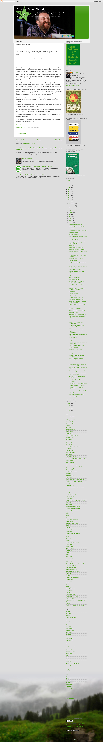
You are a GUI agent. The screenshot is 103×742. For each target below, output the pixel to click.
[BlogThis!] (33, 127)
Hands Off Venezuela (71, 471)
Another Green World (30, 9)
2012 (69, 197)
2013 (69, 195)
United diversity (70, 598)
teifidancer (68, 575)
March (71, 222)
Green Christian (70, 462)
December (72, 203)
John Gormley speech (74, 277)
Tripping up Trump (70, 594)
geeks (67, 647)
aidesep (68, 611)
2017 (69, 187)
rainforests (68, 680)
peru (67, 674)
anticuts (68, 425)
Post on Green (69, 529)
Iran (67, 655)
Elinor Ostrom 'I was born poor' (76, 394)
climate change (70, 630)
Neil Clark (68, 502)
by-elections (69, 626)
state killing (69, 688)
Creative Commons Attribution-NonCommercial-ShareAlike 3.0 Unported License (76, 725)
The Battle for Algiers (74, 279)
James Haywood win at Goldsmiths (78, 383)
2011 (69, 199)
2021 (69, 180)
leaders (68, 659)
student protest (70, 692)
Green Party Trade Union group (74, 466)
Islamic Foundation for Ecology (74, 481)
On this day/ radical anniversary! (74, 510)
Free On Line (69, 450)
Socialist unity (69, 558)
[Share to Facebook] (36, 127)
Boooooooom (69, 433)
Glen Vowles (69, 454)
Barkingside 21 (70, 431)
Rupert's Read (69, 546)
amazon (68, 615)
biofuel (67, 622)
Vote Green (72, 245)
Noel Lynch (69, 504)
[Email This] (32, 127)
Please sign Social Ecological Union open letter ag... (78, 242)
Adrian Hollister (70, 418)
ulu (67, 693)
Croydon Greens (70, 437)
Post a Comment (22, 133)
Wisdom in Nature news (75, 269)
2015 (69, 191)
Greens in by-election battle (76, 247)
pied (67, 676)
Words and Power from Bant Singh (75, 605)
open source (69, 667)
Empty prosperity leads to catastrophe (75, 331)
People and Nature (71, 517)
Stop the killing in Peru (74, 337)
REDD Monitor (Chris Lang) (73, 533)
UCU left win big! (73, 260)
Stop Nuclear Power (71, 565)
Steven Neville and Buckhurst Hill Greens (76, 563)
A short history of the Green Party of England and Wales (30, 174)
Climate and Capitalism (72, 435)
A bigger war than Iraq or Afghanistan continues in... (76, 296)
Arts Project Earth (70, 429)
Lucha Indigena (70, 496)
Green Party (69, 649)
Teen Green (69, 573)
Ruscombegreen (70, 548)
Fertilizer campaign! (74, 293)
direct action (69, 632)
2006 (69, 410)
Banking (68, 621)
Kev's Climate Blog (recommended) (75, 487)
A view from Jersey (71, 416)
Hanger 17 (68, 473)
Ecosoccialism (69, 638)
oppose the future (70, 512)
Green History (72, 291)
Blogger (76, 739)
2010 (69, 202)
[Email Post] (29, 127)
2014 (69, 193)
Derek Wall (75, 72)
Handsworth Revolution (75, 308)
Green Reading (70, 468)
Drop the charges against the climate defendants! (76, 359)
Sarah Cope (69, 550)
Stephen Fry (69, 690)
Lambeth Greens (70, 489)
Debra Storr (69, 441)
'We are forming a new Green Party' (78, 371)
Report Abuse (70, 698)
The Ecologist (69, 579)
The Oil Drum (69, 581)
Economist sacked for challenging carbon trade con (77, 365)
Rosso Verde (69, 544)
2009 (69, 403)
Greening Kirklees (70, 469)
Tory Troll (68, 592)
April (70, 220)
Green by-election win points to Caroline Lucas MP (76, 289)
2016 (69, 189)
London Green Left (71, 494)
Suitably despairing (71, 567)
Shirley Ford (69, 554)
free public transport (71, 646)
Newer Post (20, 140)
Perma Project (69, 521)
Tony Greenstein (70, 590)
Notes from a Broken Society (73, 506)
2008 (69, 406)
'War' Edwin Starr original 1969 (76, 345)
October (71, 208)
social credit (69, 686)
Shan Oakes (69, 552)
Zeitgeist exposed (73, 312)
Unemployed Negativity (72, 596)
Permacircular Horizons (72, 523)
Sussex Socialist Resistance (73, 571)
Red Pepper (69, 531)
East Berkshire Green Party (73, 446)
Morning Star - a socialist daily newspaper (76, 500)
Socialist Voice (69, 560)
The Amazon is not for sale (75, 349)
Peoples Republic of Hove (72, 519)
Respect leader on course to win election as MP (77, 326)
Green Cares (69, 460)
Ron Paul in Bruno (73, 347)
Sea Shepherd (69, 684)
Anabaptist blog (70, 423)
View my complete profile (72, 85)
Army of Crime (72, 320)
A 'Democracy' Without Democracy (77, 385)
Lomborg (68, 661)
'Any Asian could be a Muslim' (76, 299)
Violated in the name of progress (77, 329)
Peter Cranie (69, 525)
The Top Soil (69, 583)
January (71, 401)
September (72, 210)
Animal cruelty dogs (71, 617)
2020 (69, 183)
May (70, 218)
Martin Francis (69, 498)
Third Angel (69, 586)
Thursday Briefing (70, 588)
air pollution (69, 613)
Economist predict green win (76, 224)
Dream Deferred (70, 443)
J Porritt (68, 483)
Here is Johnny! (73, 396)
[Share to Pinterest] (38, 127)
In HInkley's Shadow (74, 239)
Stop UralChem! (73, 275)
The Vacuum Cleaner (71, 585)
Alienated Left (69, 421)
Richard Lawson (70, 538)
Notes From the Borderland (73, 508)
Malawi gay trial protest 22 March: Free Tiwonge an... (77, 302)
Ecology (68, 636)
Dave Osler (69, 439)
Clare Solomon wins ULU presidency (78, 362)
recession (68, 682)
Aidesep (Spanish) (70, 420)
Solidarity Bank (70, 562)
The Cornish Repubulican (72, 577)
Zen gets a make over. (74, 340)
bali (67, 619)
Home (39, 140)
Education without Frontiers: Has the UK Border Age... (78, 368)
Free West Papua (70, 452)
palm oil (68, 670)
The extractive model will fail (76, 258)
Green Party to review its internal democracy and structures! (37, 166)
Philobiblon (69, 527)
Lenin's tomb (69, 491)
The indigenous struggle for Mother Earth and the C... (78, 252)
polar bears (69, 678)
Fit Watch (68, 448)
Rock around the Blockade (72, 542)
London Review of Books (72, 663)
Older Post (58, 140)
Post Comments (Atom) (29, 143)
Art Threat (68, 427)
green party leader (70, 651)
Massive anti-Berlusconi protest (77, 310)
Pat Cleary (68, 515)
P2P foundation (70, 514)
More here (18, 124)
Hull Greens (69, 477)
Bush (67, 624)
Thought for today (73, 232)
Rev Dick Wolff (69, 537)
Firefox (68, 644)
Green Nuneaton (70, 464)
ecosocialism (69, 640)
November (72, 206)
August (71, 212)
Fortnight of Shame (74, 234)
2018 (69, 185)
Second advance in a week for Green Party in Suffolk (76, 282)
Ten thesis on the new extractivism (77, 314)
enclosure (68, 642)
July (70, 214)
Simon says (69, 556)
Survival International (71, 569)
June (70, 216)
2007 (69, 408)
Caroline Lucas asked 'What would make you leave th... (77, 373)
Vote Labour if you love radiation (77, 249)
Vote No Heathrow (27, 158)
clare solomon (69, 628)
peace (67, 672)
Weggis (68, 603)
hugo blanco (69, 653)
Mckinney (68, 665)
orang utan (69, 669)
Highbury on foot (70, 475)
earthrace (68, 634)
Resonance (69, 535)
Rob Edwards (69, 540)
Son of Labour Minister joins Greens (78, 230)
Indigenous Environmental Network (75, 479)
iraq (67, 657)
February (71, 399)
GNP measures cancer (72, 456)
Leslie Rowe (69, 492)
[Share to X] (35, 127)
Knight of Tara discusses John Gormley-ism (76, 272)
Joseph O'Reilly (70, 485)
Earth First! (69, 444)
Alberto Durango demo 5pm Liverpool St (76, 323)
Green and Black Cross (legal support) (76, 458)
